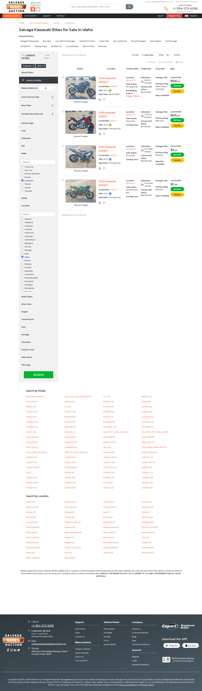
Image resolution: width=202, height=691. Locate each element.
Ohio (144, 537)
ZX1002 (68, 472)
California (29, 233)
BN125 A (146, 396)
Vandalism (25, 46)
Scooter (107, 636)
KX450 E (69, 432)
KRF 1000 (69, 427)
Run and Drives (120, 41)
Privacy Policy (147, 684)
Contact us (80, 636)
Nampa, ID (130, 80)
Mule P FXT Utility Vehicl (114, 432)
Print (181, 62)
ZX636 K (146, 487)
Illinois (28, 260)
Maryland (29, 281)
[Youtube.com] (18, 650)
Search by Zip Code (30, 97)
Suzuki (28, 187)
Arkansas (29, 226)
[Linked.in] (15, 650)
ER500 (145, 401)
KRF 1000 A (108, 427)
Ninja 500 (108, 437)
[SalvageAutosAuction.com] (33, 3)
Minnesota (29, 288)
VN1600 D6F (109, 457)
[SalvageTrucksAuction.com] (38, 3)
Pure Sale (102, 46)
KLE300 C (30, 421)
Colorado (29, 236)
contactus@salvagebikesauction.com (159, 1)
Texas (28, 552)
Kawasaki (29, 180)
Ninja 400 (69, 437)
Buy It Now (26, 105)
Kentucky (29, 271)
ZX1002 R (69, 477)
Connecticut (30, 239)
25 (168, 55)
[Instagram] (11, 650)
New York (107, 537)
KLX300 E (146, 421)
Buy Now (47, 41)
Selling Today (40, 46)
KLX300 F (30, 427)
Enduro (68, 401)
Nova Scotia (31, 537)
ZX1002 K (107, 472)
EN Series (30, 401)
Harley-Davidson (32, 173)
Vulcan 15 (69, 462)
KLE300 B (146, 416)
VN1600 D (69, 457)
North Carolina (149, 527)
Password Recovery (140, 664)
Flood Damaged (138, 41)
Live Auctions (81, 660)
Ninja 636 (30, 442)
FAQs (77, 632)
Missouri (28, 291)
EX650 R (69, 416)
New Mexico (147, 532)
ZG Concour (108, 467)
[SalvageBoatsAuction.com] (38, 9)
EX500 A (30, 411)
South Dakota (109, 547)
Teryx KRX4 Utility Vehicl (153, 447)
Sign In (161, 15)
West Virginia (32, 557)
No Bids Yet (56, 46)
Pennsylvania (109, 542)
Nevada (68, 537)
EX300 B (107, 406)
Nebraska (30, 532)
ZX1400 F (69, 482)
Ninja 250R (31, 437)
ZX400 (106, 482)
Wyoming (69, 557)
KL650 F (107, 416)
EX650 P (30, 416)
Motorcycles (109, 628)
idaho (57, 22)
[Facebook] (8, 650)
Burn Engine (155, 41)
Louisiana (29, 274)
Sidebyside (70, 447)
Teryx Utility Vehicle (35, 452)
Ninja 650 (69, 442)
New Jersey (108, 532)
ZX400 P (146, 482)
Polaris (28, 184)
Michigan (29, 285)
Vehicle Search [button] (11, 15)
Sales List (79, 656)
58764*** (114, 155)
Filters (153, 62)
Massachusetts (31, 278)
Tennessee (147, 547)
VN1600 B (30, 457)
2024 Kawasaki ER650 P (107, 80)
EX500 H (69, 411)
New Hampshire (72, 532)
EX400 (145, 406)
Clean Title (104, 41)
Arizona (28, 229)
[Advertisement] (101, 595)
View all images (81, 101)
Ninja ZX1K (147, 442)
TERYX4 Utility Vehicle (75, 452)
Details (177, 91)
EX (66, 406)
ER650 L (30, 406)
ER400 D (107, 401)
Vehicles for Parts (87, 41)
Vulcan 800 (147, 462)
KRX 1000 (146, 427)
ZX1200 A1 (31, 482)
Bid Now (177, 85)
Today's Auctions (82, 649)
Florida (28, 246)
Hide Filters (47, 57)
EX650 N (146, 411)
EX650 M (107, 411)
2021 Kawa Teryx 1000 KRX (77, 396)
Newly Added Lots (29, 88)
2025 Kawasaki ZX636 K (107, 149)
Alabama (29, 222)
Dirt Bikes (108, 632)
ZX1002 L (146, 472)
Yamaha (28, 191)
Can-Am (28, 170)
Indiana (28, 264)
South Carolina (72, 547)
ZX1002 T (107, 477)
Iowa (27, 253)
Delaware (29, 243)
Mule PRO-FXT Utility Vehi (154, 432)
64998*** (114, 86)
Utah (67, 552)
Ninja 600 (146, 437)
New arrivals (88, 46)
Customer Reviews (140, 632)
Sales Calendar (82, 652)
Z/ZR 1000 (70, 467)
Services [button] (60, 15)
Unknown (107, 452)
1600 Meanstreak (34, 396)
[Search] (129, 6)
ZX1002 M (30, 477)
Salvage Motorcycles (29, 41)
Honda (28, 177)
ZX (27, 472)
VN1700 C (146, 457)
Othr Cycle (31, 447)
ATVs (106, 640)
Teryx (106, 447)
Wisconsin (146, 552)
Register (135, 656)
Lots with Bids (72, 46)
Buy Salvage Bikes (39, 22)
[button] (31, 15)
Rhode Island (32, 547)
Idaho (27, 257)
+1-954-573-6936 (185, 8)
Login (134, 660)
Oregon (68, 542)
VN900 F (30, 462)
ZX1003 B (146, 477)
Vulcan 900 (31, 467)
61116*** (113, 120)
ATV (105, 396)
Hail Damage (171, 41)
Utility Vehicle (148, 452)
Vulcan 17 (107, 462)
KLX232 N (69, 421)
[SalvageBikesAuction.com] (33, 9)
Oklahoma (31, 542)
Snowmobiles (110, 644)
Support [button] (47, 15)
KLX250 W (108, 421)
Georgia (28, 250)
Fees (134, 640)
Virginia (107, 552)
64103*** (114, 189)
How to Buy (80, 628)
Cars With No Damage (65, 41)
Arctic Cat (29, 167)
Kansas (28, 267)
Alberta (28, 219)
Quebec (145, 542)
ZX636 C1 (107, 487)
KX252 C (30, 432)
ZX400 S (30, 487)
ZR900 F (146, 467)
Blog (134, 636)
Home (22, 22)
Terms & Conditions (141, 644)
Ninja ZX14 (108, 442)
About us (136, 628)
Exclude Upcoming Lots (32, 114)
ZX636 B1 (69, 487)
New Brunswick (110, 527)
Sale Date (149, 55)
